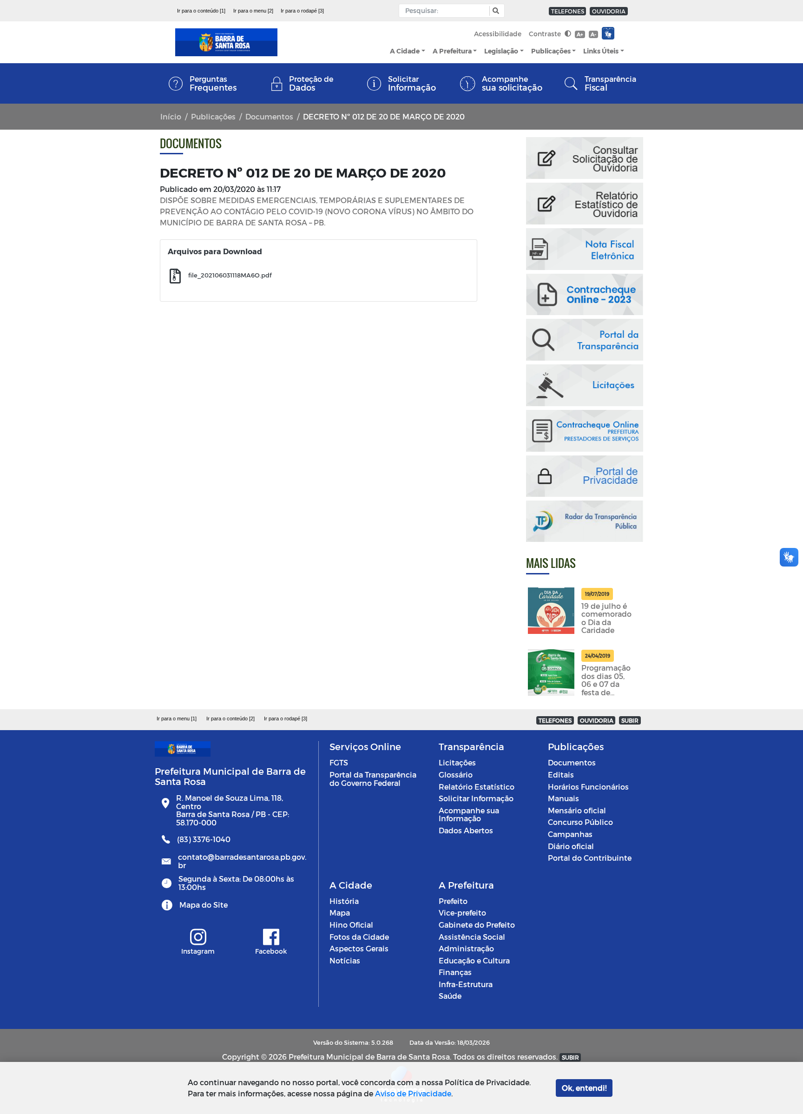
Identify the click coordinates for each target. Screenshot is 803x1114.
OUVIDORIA (608, 11)
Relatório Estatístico (476, 786)
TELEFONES (567, 11)
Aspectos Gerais (358, 948)
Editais (561, 774)
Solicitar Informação (476, 798)
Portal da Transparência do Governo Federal (372, 778)
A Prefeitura (452, 51)
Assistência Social (472, 936)
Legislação (501, 51)
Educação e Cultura (474, 960)
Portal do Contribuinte (590, 857)
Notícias (344, 960)
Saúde (450, 995)
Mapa (339, 912)
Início (170, 116)
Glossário (456, 774)
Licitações (457, 762)
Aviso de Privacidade (413, 1093)
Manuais (563, 798)
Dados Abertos (466, 830)
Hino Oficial (351, 924)
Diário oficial (571, 846)
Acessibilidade (497, 34)
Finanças (455, 972)
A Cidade (405, 51)
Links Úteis (601, 51)
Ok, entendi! (584, 1087)
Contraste (546, 34)
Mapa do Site (203, 904)
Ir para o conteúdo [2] (230, 718)
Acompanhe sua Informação (469, 814)
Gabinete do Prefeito (477, 924)
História (344, 900)
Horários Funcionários (588, 786)
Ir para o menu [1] (177, 718)
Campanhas (570, 834)
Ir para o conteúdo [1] (201, 10)
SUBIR (629, 720)
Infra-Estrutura (466, 984)
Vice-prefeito (462, 912)
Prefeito (453, 900)
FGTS (338, 762)
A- (593, 34)
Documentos (269, 116)
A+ (580, 34)
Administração (466, 948)
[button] (494, 11)
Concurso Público (580, 821)
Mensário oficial (577, 810)
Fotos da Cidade (359, 936)
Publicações (551, 51)
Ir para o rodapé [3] (302, 10)
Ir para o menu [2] (253, 10)
